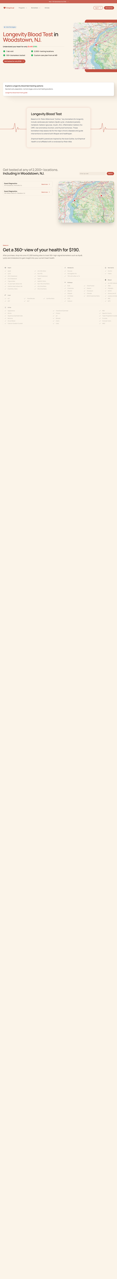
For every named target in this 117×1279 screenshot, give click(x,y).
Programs (22, 8)
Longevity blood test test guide (16, 93)
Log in (97, 8)
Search (110, 173)
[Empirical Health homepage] (8, 7)
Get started (109, 8)
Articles (47, 8)
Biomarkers (34, 8)
